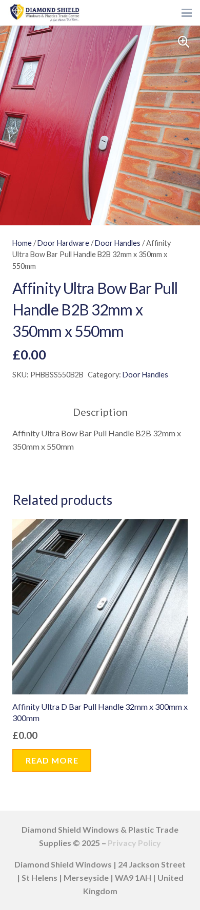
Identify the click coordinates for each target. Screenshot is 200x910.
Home (22, 243)
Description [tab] (100, 412)
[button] (186, 13)
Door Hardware (63, 243)
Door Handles (118, 243)
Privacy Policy (134, 843)
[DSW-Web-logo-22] (44, 13)
